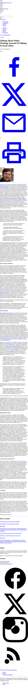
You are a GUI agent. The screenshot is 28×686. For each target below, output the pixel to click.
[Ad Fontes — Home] (3, 670)
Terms (4, 684)
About (4, 30)
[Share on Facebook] (14, 79)
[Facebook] (15, 590)
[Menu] (1, 4)
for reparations (11, 350)
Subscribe (5, 29)
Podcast (4, 25)
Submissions (5, 32)
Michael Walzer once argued (6, 313)
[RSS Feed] (15, 667)
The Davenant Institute (8, 674)
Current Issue (5, 21)
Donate (4, 31)
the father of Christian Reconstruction (12, 346)
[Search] (1, 1)
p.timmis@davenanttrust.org (6, 563)
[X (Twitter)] (15, 616)
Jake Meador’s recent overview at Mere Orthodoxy (15, 198)
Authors (4, 27)
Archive (4, 24)
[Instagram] (15, 642)
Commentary (5, 23)
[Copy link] (0, 138)
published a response (4, 185)
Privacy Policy (6, 683)
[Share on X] (14, 108)
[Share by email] (14, 136)
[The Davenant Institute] (11, 670)
